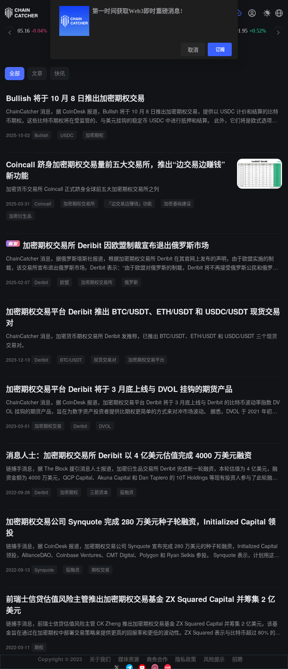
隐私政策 (185, 659)
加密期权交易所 (79, 203)
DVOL (105, 426)
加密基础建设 (177, 203)
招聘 (237, 659)
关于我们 (100, 659)
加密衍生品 (20, 216)
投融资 (127, 492)
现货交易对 (105, 359)
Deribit (41, 282)
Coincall (42, 203)
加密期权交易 (48, 426)
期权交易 (101, 569)
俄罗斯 (131, 282)
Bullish (41, 135)
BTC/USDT (71, 359)
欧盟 (64, 282)
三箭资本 (99, 492)
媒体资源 (128, 659)
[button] (279, 13)
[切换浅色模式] (267, 13)
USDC (67, 135)
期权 (39, 647)
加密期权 (95, 135)
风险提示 (214, 659)
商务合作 (157, 659)
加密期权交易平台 (146, 359)
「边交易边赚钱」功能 (129, 203)
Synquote (44, 569)
